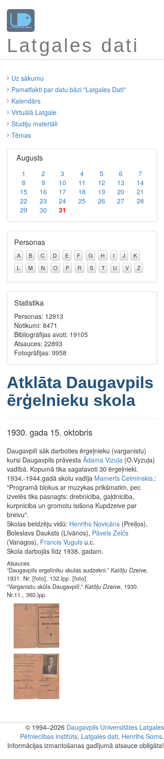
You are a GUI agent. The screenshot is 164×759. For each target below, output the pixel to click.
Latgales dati (99, 736)
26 (101, 200)
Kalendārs (26, 100)
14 (140, 182)
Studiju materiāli (34, 123)
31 (62, 209)
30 (43, 209)
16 (43, 191)
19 (101, 191)
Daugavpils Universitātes (102, 727)
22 (23, 200)
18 (82, 191)
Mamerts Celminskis (123, 478)
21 (140, 191)
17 (62, 191)
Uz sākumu (27, 78)
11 (82, 182)
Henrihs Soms (142, 736)
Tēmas (21, 135)
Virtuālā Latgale (33, 112)
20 (120, 191)
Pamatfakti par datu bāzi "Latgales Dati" (68, 89)
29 (23, 209)
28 (140, 200)
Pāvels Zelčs (110, 532)
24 (62, 200)
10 (62, 182)
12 (101, 182)
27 (120, 200)
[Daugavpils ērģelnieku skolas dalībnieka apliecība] (36, 625)
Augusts (29, 157)
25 (82, 200)
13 (120, 182)
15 (23, 191)
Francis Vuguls (61, 541)
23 (43, 200)
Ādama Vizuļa (103, 459)
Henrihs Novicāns (94, 523)
